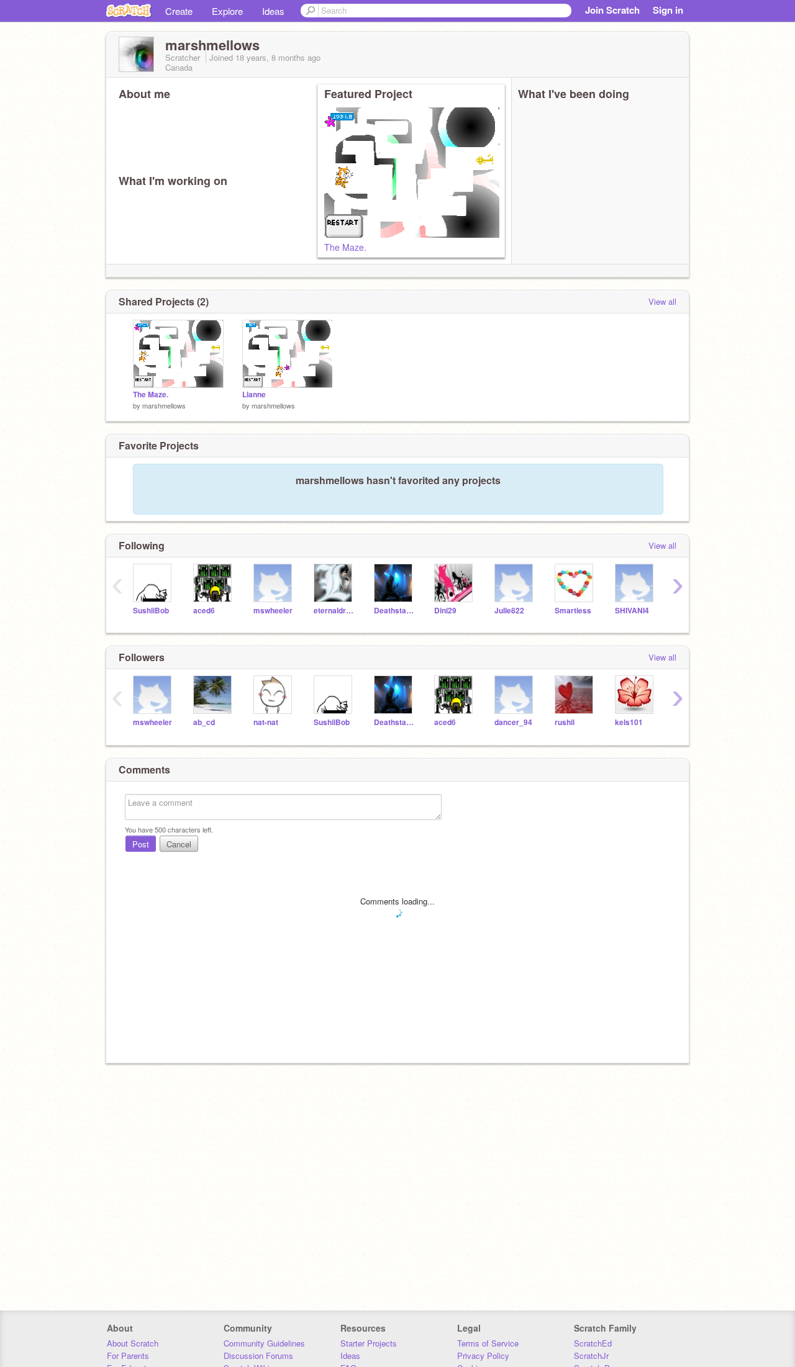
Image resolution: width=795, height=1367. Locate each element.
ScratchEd (593, 1343)
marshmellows (164, 405)
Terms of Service (488, 1343)
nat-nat (265, 722)
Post (140, 844)
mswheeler (273, 610)
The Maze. (345, 247)
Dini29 (445, 610)
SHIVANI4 (632, 610)
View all (662, 301)
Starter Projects (368, 1343)
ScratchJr (591, 1355)
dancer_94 (513, 722)
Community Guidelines (264, 1343)
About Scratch (132, 1343)
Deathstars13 (395, 610)
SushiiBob (151, 610)
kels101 (629, 722)
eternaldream (334, 610)
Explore (227, 10)
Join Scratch (612, 10)
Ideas (273, 10)
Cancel (178, 844)
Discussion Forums (258, 1355)
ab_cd (204, 722)
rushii (565, 722)
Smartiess (573, 610)
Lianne (254, 394)
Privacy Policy (483, 1355)
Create (179, 10)
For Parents (128, 1355)
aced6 (204, 610)
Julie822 (509, 610)
